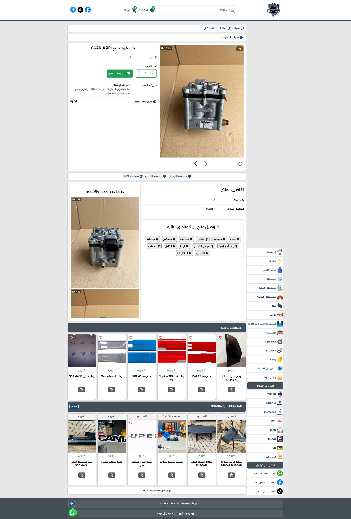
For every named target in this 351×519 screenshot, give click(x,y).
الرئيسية (239, 28)
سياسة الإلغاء (133, 176)
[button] (147, 10)
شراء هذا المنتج (119, 73)
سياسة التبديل (155, 176)
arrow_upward (71, 504)
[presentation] (206, 164)
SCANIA (210, 208)
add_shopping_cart (231, 389)
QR (73, 102)
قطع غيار (209, 28)
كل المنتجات (224, 28)
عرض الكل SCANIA (156, 490)
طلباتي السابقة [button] (233, 37)
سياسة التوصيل (180, 176)
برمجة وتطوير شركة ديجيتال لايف (175, 513)
